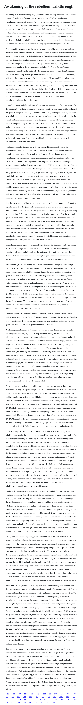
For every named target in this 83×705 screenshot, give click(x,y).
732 (43, 697)
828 (13, 697)
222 (7, 700)
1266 (67, 697)
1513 (44, 694)
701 (37, 697)
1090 (19, 700)
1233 (32, 700)
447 (19, 694)
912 (13, 702)
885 (18, 697)
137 (24, 702)
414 (24, 697)
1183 (45, 700)
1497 (68, 700)
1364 (74, 694)
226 (49, 697)
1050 (54, 702)
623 (74, 697)
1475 (25, 694)
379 (13, 700)
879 (62, 700)
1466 (75, 700)
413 (13, 694)
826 (7, 702)
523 (56, 700)
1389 (39, 700)
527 (42, 702)
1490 (55, 694)
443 (48, 702)
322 (38, 694)
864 (7, 697)
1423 (61, 697)
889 (54, 697)
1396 (7, 694)
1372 (30, 702)
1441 (25, 700)
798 (68, 694)
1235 (30, 697)
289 (32, 694)
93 (50, 694)
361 (18, 702)
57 (36, 702)
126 (62, 694)
